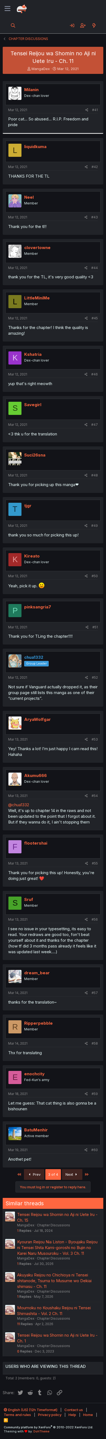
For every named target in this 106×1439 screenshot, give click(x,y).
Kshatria (33, 354)
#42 (95, 167)
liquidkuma (35, 146)
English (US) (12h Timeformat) (32, 1410)
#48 (94, 475)
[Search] (13, 25)
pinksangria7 (37, 606)
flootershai (35, 843)
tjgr (28, 505)
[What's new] (93, 25)
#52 (95, 677)
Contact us (73, 1410)
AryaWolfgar (37, 719)
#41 (95, 110)
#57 (95, 993)
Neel (29, 197)
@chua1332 (18, 804)
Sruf (28, 899)
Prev (36, 1174)
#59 (95, 1094)
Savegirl (32, 404)
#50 (95, 576)
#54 (95, 796)
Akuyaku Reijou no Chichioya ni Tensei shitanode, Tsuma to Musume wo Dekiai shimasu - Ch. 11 (54, 1280)
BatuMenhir (36, 1129)
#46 (94, 374)
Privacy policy (49, 1414)
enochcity (34, 1073)
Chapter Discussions (53, 1225)
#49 (94, 526)
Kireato (32, 556)
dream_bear (37, 972)
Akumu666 (35, 775)
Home (88, 1414)
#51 (95, 627)
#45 (95, 318)
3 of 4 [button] (53, 1174)
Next (70, 1174)
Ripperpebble (38, 1023)
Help (72, 1414)
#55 (95, 863)
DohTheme (41, 1431)
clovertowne (37, 247)
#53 (95, 739)
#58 (95, 1043)
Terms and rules (17, 1414)
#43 (94, 217)
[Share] (86, 110)
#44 (94, 268)
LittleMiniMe (37, 297)
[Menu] (7, 9)
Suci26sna (34, 455)
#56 (95, 919)
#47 (94, 425)
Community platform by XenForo (48, 1427)
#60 (94, 1150)
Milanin (31, 89)
